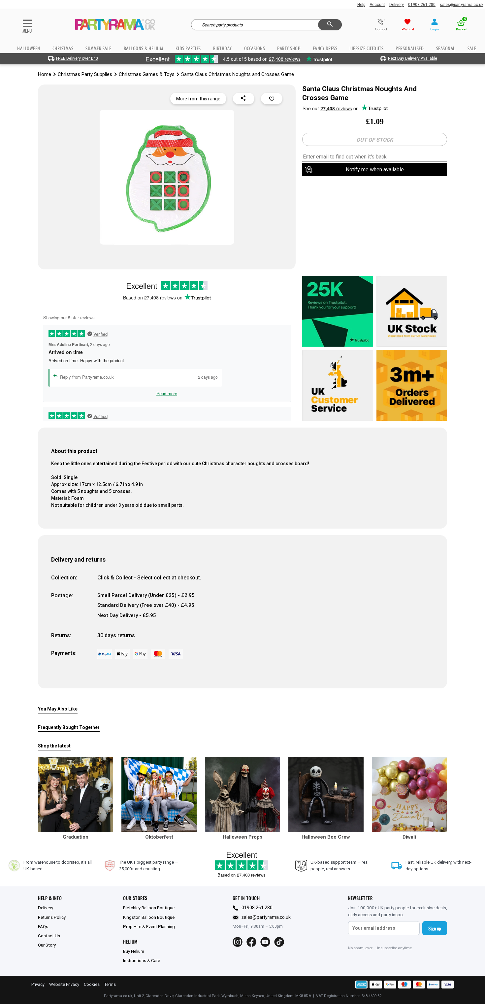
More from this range (198, 98)
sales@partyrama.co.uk (461, 4)
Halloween (28, 48)
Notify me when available (375, 169)
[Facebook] (251, 942)
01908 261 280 (422, 4)
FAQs (43, 926)
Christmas (63, 48)
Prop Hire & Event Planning (149, 926)
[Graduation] (75, 794)
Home (44, 74)
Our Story (47, 945)
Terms (110, 984)
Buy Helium (133, 951)
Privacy (38, 984)
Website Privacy (64, 984)
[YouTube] (265, 942)
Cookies (92, 984)
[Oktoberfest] (159, 794)
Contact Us (49, 935)
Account (377, 4)
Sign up (434, 928)
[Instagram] (237, 942)
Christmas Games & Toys (147, 74)
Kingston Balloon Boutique (149, 917)
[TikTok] (279, 942)
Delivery (396, 4)
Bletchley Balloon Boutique (149, 907)
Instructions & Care (141, 960)
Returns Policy (52, 917)
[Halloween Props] (242, 794)
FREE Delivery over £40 (77, 58)
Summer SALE (98, 48)
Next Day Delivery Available (412, 58)
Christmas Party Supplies (85, 74)
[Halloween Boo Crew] (326, 794)
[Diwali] (409, 794)
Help (361, 4)
